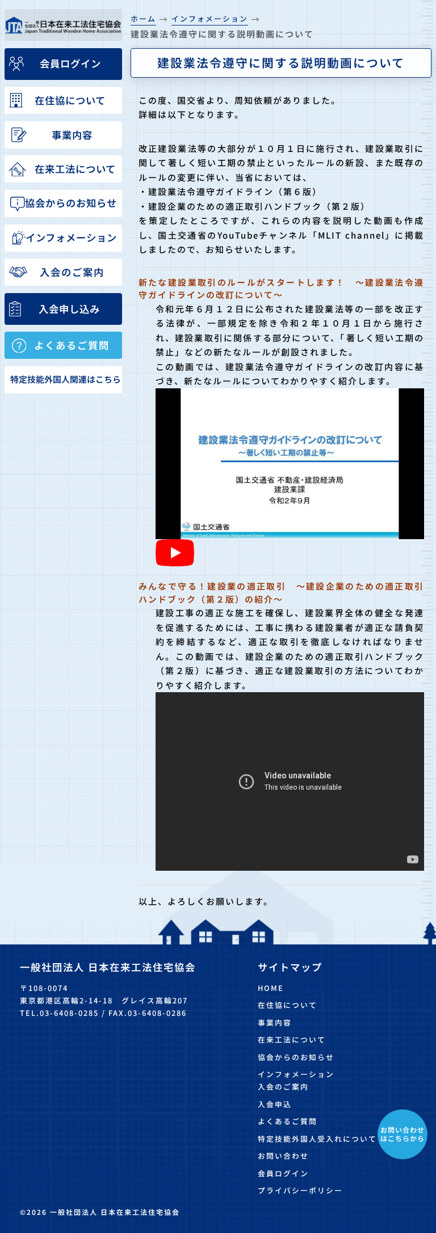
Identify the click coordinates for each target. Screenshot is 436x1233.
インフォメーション (296, 1074)
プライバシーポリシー (300, 1190)
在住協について (287, 1004)
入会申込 (275, 1104)
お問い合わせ (283, 1155)
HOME (271, 987)
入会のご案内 (283, 1086)
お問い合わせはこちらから (402, 1133)
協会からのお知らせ (296, 1057)
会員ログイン (283, 1173)
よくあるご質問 (287, 1121)
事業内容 (275, 1022)
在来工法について (292, 1039)
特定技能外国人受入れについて (317, 1138)
